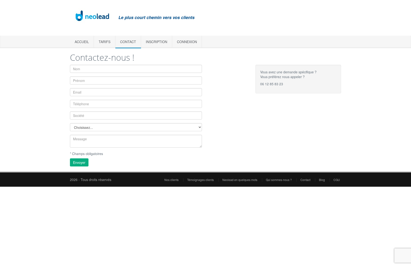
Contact (128, 41)
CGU (336, 180)
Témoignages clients (201, 180)
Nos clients (171, 180)
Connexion (187, 41)
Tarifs (104, 41)
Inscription (156, 41)
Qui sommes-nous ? (279, 180)
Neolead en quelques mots (240, 180)
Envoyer (79, 162)
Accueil (82, 41)
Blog (322, 180)
